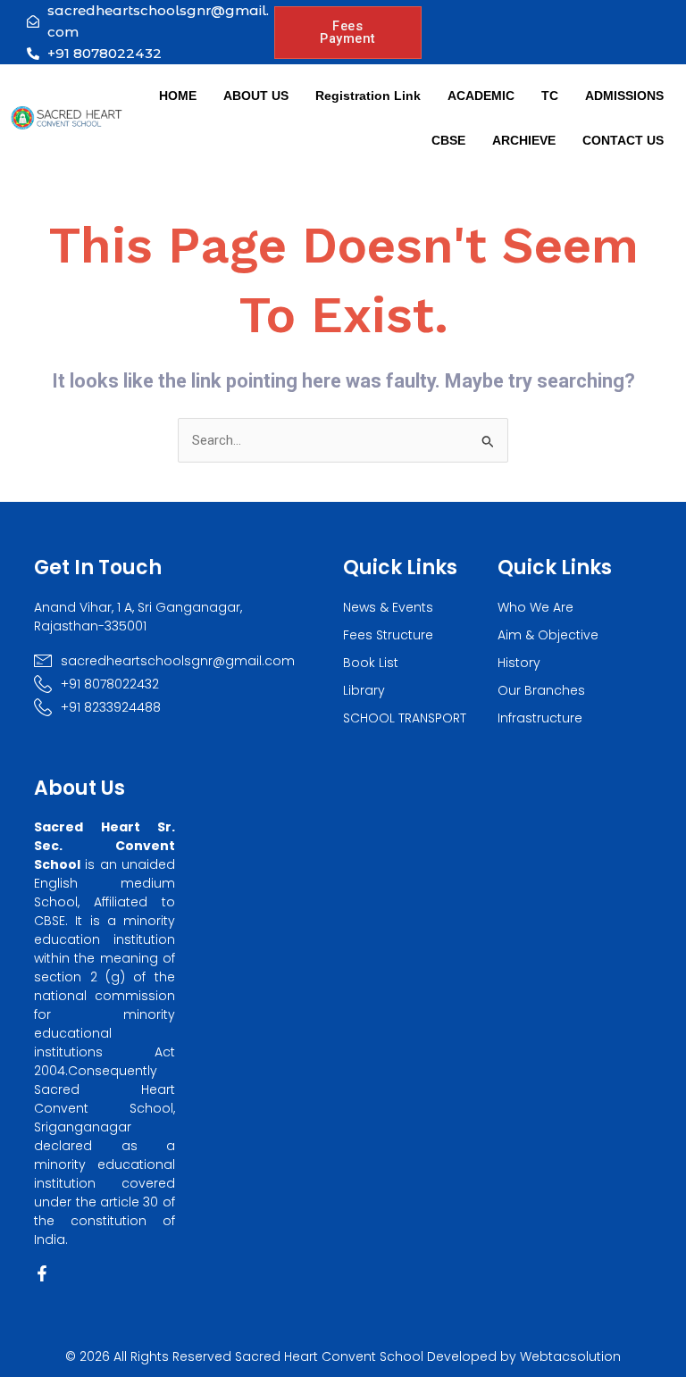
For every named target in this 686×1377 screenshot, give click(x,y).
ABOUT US (256, 95)
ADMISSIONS (624, 95)
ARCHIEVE (524, 140)
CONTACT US (623, 140)
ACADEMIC (481, 95)
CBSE (448, 140)
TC (549, 95)
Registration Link (368, 95)
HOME (178, 95)
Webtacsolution (570, 1356)
